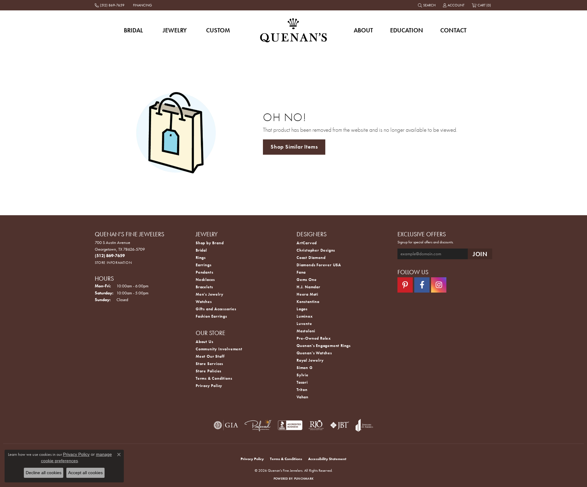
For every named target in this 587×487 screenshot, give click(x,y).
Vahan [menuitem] (302, 397)
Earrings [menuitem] (203, 264)
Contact (453, 30)
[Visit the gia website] (226, 425)
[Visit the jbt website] (339, 425)
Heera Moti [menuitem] (307, 294)
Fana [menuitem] (301, 272)
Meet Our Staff (210, 356)
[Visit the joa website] (364, 425)
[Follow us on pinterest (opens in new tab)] (405, 285)
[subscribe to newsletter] (480, 254)
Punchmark (303, 479)
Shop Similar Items (294, 146)
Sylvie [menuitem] (302, 375)
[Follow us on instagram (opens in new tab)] (438, 285)
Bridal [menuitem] (201, 250)
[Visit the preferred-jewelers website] (258, 425)
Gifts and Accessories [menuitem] (216, 309)
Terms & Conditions (214, 378)
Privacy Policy (209, 385)
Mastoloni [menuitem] (306, 331)
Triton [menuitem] (302, 389)
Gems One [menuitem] (306, 279)
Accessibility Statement (327, 458)
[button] (427, 5)
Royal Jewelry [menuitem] (310, 360)
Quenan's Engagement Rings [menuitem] (324, 345)
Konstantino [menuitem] (308, 301)
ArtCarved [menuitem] (307, 242)
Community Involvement (219, 349)
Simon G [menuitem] (305, 367)
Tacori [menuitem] (302, 382)
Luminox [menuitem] (305, 316)
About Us (204, 341)
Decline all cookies (43, 472)
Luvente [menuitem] (304, 323)
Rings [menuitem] (201, 257)
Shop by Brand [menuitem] (209, 242)
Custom (218, 30)
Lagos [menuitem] (302, 309)
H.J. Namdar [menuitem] (308, 287)
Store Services (209, 363)
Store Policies (208, 371)
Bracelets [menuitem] (204, 287)
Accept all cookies (85, 472)
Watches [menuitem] (204, 301)
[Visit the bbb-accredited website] (290, 425)
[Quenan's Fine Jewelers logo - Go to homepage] (293, 30)
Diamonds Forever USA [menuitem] (319, 264)
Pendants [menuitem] (204, 272)
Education (406, 30)
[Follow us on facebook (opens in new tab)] (422, 285)
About (363, 30)
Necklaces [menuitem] (205, 279)
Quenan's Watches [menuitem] (314, 353)
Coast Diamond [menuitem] (311, 257)
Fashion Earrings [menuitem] (211, 316)
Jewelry (175, 30)
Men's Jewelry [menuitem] (209, 294)
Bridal (133, 30)
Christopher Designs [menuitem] (316, 250)
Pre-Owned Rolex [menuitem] (314, 338)
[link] (110, 5)
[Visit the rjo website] (316, 425)
